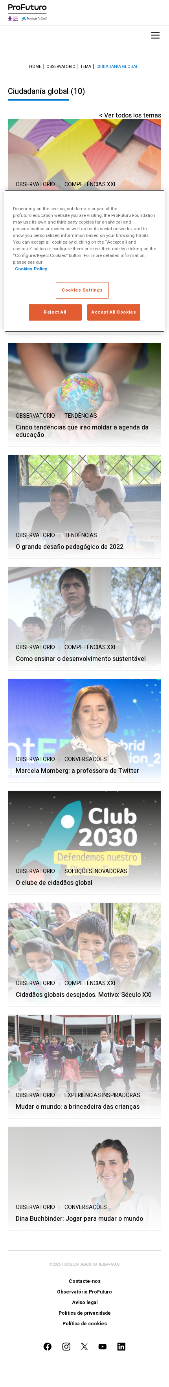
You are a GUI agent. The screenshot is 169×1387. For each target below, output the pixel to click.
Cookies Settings (82, 290)
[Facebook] (47, 1347)
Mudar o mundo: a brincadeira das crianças (78, 1107)
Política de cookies (84, 1323)
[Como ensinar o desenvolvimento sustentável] (84, 619)
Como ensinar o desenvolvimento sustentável (81, 659)
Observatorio (60, 67)
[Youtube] (102, 1347)
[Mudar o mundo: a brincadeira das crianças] (84, 1067)
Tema (86, 67)
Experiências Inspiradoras (102, 1095)
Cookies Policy (31, 269)
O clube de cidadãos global (54, 883)
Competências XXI (89, 184)
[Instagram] (66, 1347)
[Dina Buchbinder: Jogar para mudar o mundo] (84, 1178)
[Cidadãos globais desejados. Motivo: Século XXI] (84, 955)
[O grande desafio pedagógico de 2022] (84, 507)
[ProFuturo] (27, 12)
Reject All (55, 312)
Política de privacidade (85, 1313)
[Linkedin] (121, 1347)
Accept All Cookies (114, 312)
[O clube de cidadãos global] (84, 843)
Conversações (85, 759)
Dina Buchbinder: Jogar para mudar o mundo (79, 1219)
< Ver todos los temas (130, 115)
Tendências (80, 416)
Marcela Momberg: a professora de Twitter (77, 771)
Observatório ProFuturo (84, 1292)
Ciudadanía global (117, 67)
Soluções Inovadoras (95, 871)
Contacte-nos (85, 1281)
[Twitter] (84, 1347)
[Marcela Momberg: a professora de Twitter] (84, 731)
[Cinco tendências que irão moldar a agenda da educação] (84, 395)
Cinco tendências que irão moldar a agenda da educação (82, 431)
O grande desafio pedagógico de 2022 (69, 547)
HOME (35, 67)
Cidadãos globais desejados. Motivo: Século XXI (84, 995)
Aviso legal (84, 1302)
